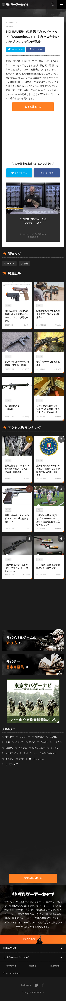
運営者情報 (55, 966)
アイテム (22, 748)
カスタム (57, 742)
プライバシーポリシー (11, 973)
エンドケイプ (11, 753)
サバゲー (9, 737)
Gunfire (10, 263)
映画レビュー (38, 748)
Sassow (9, 748)
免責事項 (32, 966)
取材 (26, 753)
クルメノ (55, 748)
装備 (7, 742)
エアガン (54, 737)
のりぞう (19, 742)
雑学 (21, 759)
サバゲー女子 (11, 764)
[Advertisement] (33, 136)
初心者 (32, 742)
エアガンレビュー (37, 759)
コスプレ (9, 759)
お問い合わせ (11, 966)
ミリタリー (24, 737)
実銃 (26, 263)
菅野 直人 (39, 737)
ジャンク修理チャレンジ (44, 753)
